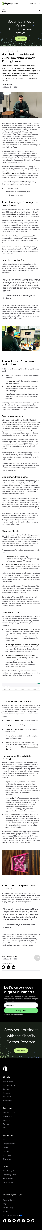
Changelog (7, 1159)
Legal (5, 1204)
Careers (6, 1089)
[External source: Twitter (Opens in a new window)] (8, 967)
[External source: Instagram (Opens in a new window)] (18, 1220)
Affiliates (6, 1128)
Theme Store (7, 1116)
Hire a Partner (8, 1179)
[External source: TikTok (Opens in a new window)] (23, 1220)
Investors (6, 1093)
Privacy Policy (8, 1208)
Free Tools (7, 1155)
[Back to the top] (5, 1068)
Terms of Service (9, 1200)
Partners (6, 1124)
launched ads (27, 236)
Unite (14, 214)
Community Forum (9, 1175)
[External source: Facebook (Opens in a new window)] (3, 967)
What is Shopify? (9, 1081)
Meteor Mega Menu (9, 173)
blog (3, 51)
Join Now (33, 3)
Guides (5, 1147)
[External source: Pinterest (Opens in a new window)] (32, 1220)
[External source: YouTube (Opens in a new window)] (14, 1220)
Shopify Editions (9, 1085)
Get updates (21, 1011)
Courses (6, 1151)
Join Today (21, 39)
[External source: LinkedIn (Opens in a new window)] (13, 967)
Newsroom (7, 1097)
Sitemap (6, 1211)
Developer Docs (9, 1112)
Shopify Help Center (10, 1171)
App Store (6, 1120)
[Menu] (39, 3)
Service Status (8, 1182)
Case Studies (13, 51)
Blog (4, 1140)
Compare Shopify (9, 1144)
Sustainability (7, 1101)
